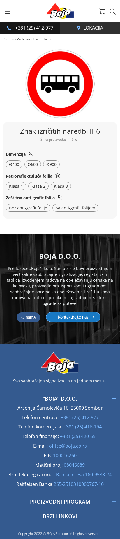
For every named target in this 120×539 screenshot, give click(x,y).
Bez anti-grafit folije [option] (28, 208)
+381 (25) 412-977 (33, 28)
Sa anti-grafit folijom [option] (75, 208)
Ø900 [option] (51, 164)
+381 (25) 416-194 (82, 427)
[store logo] (60, 11)
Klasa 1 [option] (16, 186)
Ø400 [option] (14, 164)
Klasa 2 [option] (38, 186)
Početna (8, 39)
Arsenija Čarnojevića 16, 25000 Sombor (80, 28)
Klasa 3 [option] (61, 186)
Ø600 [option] (33, 164)
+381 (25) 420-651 (79, 436)
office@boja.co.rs (68, 446)
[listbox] (60, 165)
